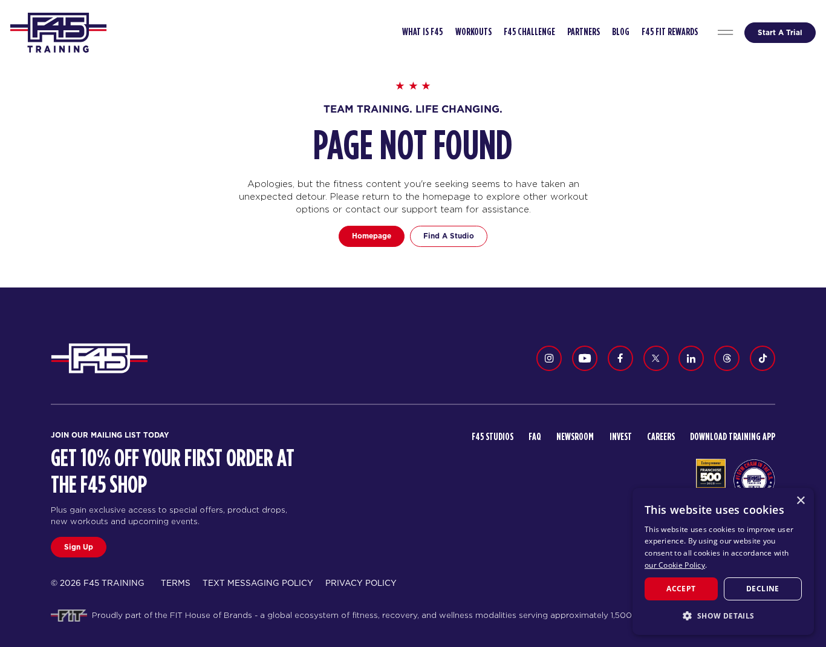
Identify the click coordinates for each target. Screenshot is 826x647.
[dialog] (723, 561)
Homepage (371, 236)
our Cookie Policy (675, 565)
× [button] (800, 500)
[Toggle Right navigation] (725, 33)
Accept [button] (680, 588)
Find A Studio (448, 236)
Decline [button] (762, 588)
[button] (723, 615)
